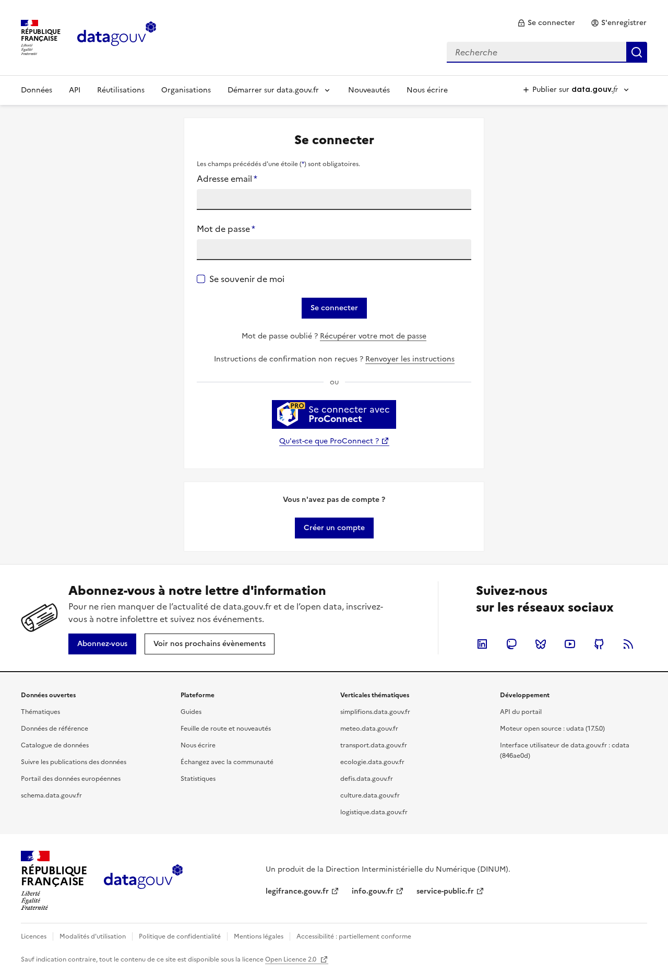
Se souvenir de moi (246, 279)
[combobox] (547, 52)
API (74, 90)
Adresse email (227, 178)
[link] (546, 23)
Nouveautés (369, 90)
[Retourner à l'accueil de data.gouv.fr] (116, 36)
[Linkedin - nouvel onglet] (482, 644)
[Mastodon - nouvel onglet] (511, 644)
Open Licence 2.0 (291, 959)
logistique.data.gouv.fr (374, 812)
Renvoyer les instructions (410, 359)
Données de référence (54, 728)
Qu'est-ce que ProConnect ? (329, 441)
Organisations (186, 90)
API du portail (521, 712)
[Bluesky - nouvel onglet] (540, 644)
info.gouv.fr (372, 891)
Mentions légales (258, 936)
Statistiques (198, 778)
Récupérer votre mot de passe (373, 336)
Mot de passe (226, 228)
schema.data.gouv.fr (51, 795)
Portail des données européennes (71, 778)
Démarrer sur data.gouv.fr (273, 90)
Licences (33, 936)
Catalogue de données (55, 745)
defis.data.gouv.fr (366, 778)
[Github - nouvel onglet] (599, 644)
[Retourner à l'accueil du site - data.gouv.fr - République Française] (143, 880)
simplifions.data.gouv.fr (375, 712)
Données (36, 90)
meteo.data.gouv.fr (369, 728)
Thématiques (40, 712)
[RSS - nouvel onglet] (628, 644)
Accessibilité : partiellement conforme (353, 936)
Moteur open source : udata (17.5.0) (552, 728)
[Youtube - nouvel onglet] (569, 644)
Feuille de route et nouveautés (226, 728)
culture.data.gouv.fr (370, 795)
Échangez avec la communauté (227, 762)
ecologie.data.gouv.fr (372, 762)
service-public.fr (445, 891)
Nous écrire (427, 90)
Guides (191, 712)
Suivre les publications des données (73, 762)
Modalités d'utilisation (92, 936)
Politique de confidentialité (180, 936)
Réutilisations (121, 90)
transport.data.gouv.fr (373, 745)
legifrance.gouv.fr (297, 891)
